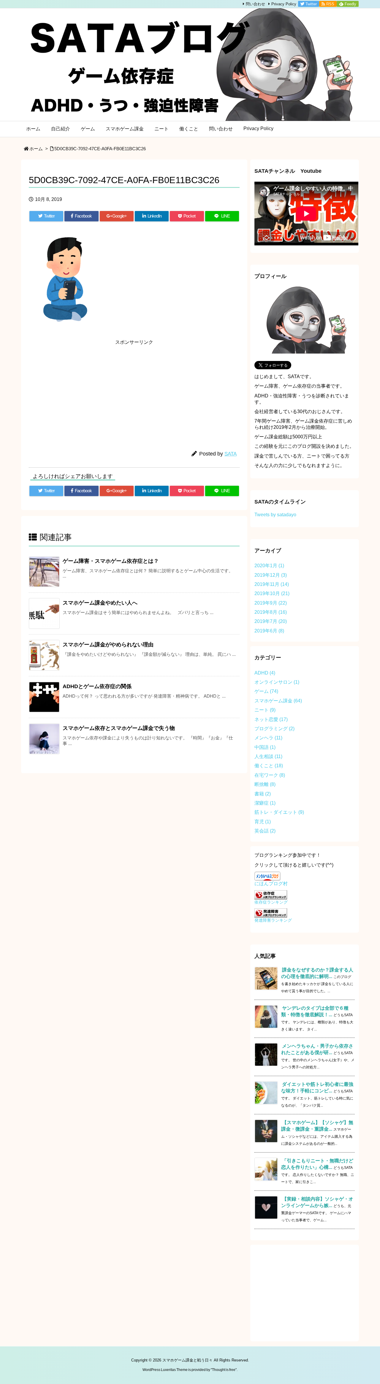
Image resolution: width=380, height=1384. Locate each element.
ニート (265, 709)
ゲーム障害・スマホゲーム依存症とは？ (111, 561)
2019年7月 (270, 621)
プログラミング (274, 728)
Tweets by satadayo (275, 514)
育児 (262, 821)
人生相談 (268, 756)
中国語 (265, 747)
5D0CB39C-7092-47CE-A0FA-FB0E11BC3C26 (100, 148)
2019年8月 (270, 612)
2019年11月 (271, 584)
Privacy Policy (283, 4)
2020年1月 (269, 565)
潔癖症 (265, 803)
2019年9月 (270, 602)
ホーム (36, 148)
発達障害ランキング (273, 920)
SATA (230, 454)
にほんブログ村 (271, 883)
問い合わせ (255, 4)
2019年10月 (271, 593)
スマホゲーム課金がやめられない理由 (108, 645)
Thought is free (223, 1370)
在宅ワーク (269, 775)
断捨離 (265, 784)
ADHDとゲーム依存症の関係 (97, 686)
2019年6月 (269, 630)
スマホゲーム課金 (278, 700)
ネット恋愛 (271, 719)
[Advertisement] (82, 389)
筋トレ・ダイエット (279, 812)
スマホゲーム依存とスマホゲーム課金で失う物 (119, 728)
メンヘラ (268, 737)
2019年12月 (270, 575)
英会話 (265, 830)
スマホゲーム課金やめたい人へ (100, 603)
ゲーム (266, 691)
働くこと (268, 765)
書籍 (262, 793)
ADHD (264, 672)
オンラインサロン (276, 682)
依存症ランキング (271, 902)
